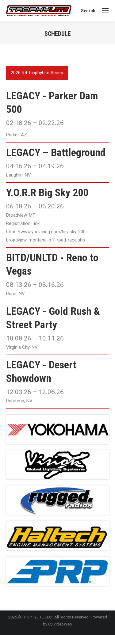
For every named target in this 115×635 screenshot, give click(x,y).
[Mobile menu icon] (105, 10)
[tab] (37, 73)
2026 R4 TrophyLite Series (37, 72)
